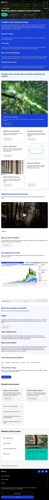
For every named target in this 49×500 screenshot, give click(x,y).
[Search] (44, 2)
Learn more (5, 327)
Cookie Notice (20, 488)
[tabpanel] (24, 369)
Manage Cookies (17, 493)
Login (4, 14)
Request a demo (6, 377)
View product (8, 123)
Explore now (7, 398)
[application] (24, 215)
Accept (17, 497)
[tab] (2, 363)
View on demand (32, 398)
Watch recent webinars (29, 14)
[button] (24, 215)
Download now (6, 245)
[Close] (47, 486)
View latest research (14, 14)
